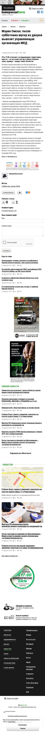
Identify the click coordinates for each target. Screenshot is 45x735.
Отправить (6, 250)
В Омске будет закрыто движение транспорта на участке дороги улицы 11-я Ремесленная (20, 415)
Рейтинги (29, 653)
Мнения (29, 648)
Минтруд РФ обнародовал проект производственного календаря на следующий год (22, 424)
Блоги (28, 657)
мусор (13, 186)
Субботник (6, 186)
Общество (8, 464)
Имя (3, 218)
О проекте (29, 674)
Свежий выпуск (31, 630)
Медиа (28, 635)
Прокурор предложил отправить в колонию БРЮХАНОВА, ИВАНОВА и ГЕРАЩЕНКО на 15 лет (19, 400)
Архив (28, 662)
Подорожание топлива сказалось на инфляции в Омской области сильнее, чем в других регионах (20, 262)
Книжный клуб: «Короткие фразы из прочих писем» (21, 408)
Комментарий (6, 226)
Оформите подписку (24, 606)
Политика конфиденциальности (17, 716)
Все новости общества (9, 556)
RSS (27, 692)
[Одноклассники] (29, 192)
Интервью (29, 644)
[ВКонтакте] (27, 192)
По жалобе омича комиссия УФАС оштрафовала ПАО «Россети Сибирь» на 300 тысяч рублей (21, 270)
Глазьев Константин (16, 173)
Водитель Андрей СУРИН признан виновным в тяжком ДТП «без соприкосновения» (22, 433)
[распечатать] (19, 194)
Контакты (29, 678)
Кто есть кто (30, 639)
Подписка (29, 687)
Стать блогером (32, 683)
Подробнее (11, 721)
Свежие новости (10, 386)
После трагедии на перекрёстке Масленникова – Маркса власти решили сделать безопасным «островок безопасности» (20, 442)
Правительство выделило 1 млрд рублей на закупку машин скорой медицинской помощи (21, 391)
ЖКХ (18, 186)
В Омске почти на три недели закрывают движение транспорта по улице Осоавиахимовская (22, 547)
